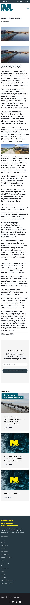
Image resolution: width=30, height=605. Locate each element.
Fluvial (2, 560)
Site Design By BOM (15, 597)
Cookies (3, 577)
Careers (3, 542)
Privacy (3, 574)
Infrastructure (4, 568)
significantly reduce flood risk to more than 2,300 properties (14, 96)
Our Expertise (5, 554)
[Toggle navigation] (28, 7)
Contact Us (4, 548)
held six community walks (16, 279)
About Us (3, 540)
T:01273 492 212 (5, 1)
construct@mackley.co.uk (22, 1)
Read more (8, 428)
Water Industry (5, 563)
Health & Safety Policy (7, 583)
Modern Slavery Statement (8, 580)
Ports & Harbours (6, 565)
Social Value (4, 545)
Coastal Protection (6, 557)
